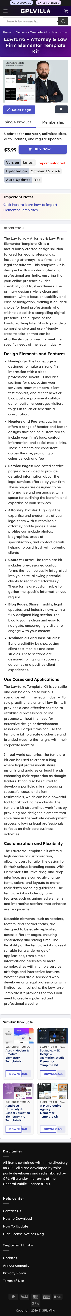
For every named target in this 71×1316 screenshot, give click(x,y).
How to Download (17, 1218)
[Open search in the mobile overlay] (35, 21)
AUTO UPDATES (21, 2)
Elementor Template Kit (31, 32)
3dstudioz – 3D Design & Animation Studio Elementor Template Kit (52, 1058)
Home (7, 32)
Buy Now (42, 149)
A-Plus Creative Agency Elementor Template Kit (50, 1111)
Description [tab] (14, 228)
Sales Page (21, 110)
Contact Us (12, 1211)
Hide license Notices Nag (23, 1234)
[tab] (18, 122)
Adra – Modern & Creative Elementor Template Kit (17, 1056)
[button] (5, 11)
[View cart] (66, 11)
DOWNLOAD (15, 1074)
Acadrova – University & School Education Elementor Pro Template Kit (18, 1113)
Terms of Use (13, 1281)
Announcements (16, 1265)
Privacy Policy (14, 1273)
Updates (10, 1258)
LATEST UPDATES (48, 2)
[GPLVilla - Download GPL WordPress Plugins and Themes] (35, 11)
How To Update (15, 1226)
